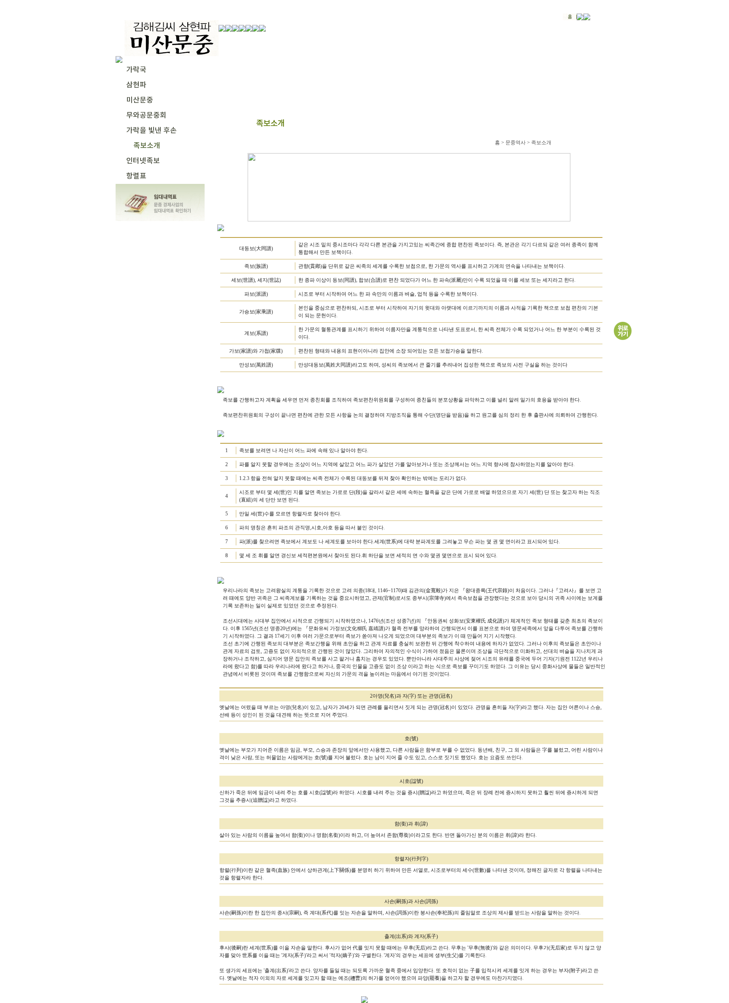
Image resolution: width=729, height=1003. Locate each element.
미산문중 (139, 100)
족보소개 (146, 146)
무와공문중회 (146, 115)
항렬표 (136, 176)
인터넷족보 (143, 161)
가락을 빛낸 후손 (151, 131)
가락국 (136, 70)
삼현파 (136, 85)
